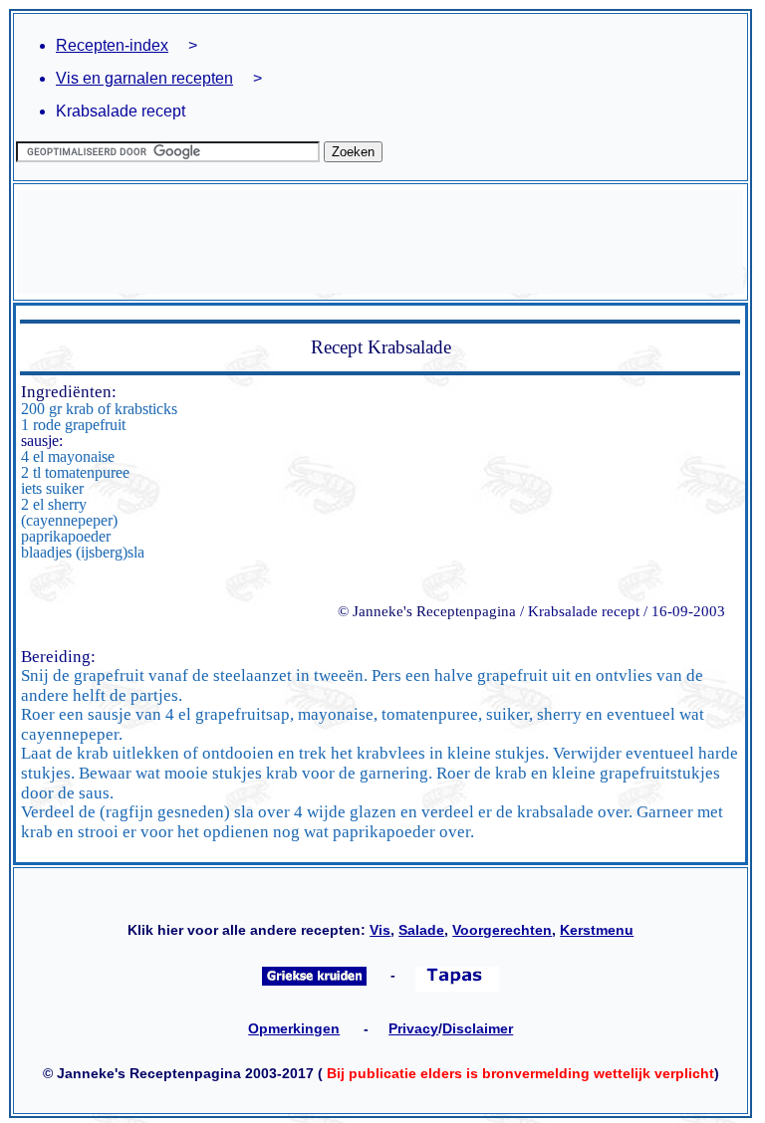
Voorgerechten (502, 930)
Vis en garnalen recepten (144, 78)
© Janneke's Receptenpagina (427, 610)
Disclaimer (477, 1028)
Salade (421, 930)
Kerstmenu (597, 930)
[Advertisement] (380, 242)
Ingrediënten (66, 391)
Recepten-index (112, 45)
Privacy (413, 1028)
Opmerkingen (294, 1028)
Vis (380, 930)
